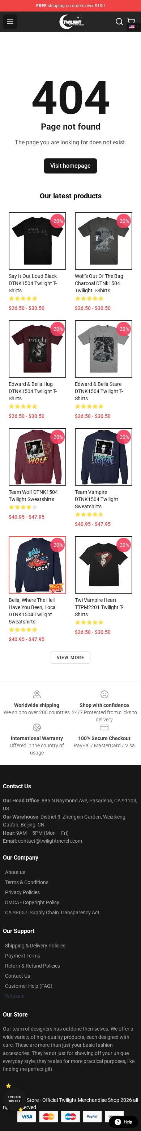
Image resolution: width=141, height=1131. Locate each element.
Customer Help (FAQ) (28, 986)
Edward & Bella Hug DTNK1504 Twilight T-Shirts (33, 391)
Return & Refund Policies (32, 966)
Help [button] (128, 1122)
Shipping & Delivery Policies (35, 945)
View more (71, 657)
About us (15, 872)
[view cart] (131, 21)
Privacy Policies (22, 892)
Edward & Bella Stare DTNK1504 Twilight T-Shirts (99, 391)
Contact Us (17, 976)
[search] (119, 21)
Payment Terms (22, 956)
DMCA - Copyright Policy (32, 902)
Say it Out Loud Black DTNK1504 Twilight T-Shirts (33, 283)
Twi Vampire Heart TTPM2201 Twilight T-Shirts (99, 607)
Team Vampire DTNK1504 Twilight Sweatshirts (96, 499)
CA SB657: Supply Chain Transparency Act (52, 912)
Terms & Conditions (26, 882)
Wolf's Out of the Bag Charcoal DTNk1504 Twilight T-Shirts (99, 283)
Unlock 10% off (14, 1099)
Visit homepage (70, 165)
